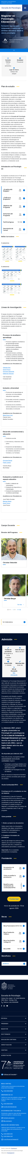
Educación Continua (8, 1039)
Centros (4, 1050)
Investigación (6, 1044)
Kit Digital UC (10, 1153)
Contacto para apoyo (8, 1118)
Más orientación (7, 1121)
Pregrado (4, 1023)
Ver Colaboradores (14, 622)
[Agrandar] (20, 271)
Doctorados (5, 1034)
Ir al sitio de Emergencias (10, 1106)
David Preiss (6, 369)
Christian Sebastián (8, 371)
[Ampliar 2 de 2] (25, 247)
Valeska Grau (6, 367)
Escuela (4, 1018)
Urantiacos (13, 1148)
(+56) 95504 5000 (8, 1103)
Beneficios (14, 963)
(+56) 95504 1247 (8, 1136)
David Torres (6, 503)
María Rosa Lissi (8, 415)
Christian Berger (7, 460)
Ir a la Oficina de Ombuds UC (10, 1139)
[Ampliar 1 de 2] (11, 247)
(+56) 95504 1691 (8, 1133)
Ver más (20, 604)
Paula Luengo (7, 462)
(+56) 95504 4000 (8, 1091)
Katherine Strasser (8, 373)
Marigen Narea (7, 501)
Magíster (4, 1029)
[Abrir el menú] (14, 50)
